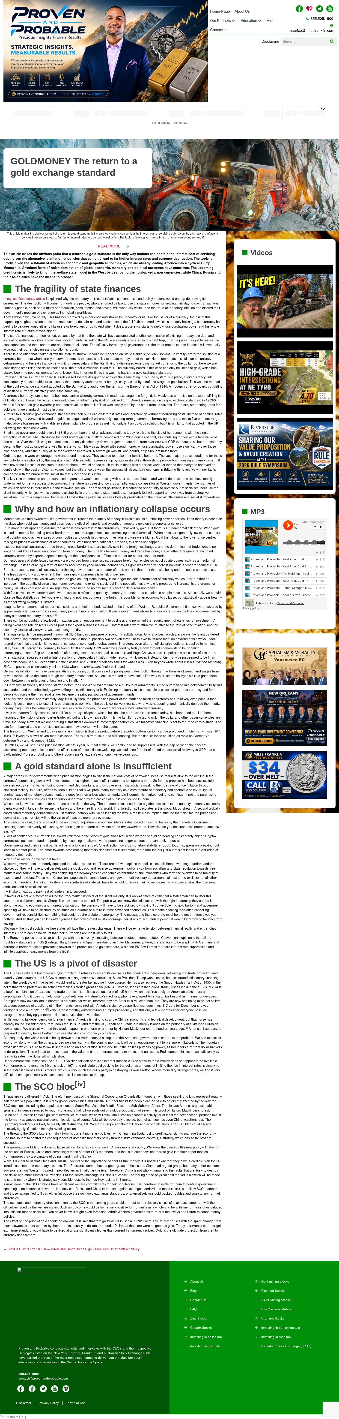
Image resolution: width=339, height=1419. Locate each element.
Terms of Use (76, 1403)
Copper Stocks (201, 1327)
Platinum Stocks (273, 1290)
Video (272, 21)
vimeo (65, 1388)
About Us (242, 11)
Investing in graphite (205, 1346)
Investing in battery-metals (280, 1327)
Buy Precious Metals (276, 1309)
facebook (20, 1388)
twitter (43, 1388)
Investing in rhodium (276, 1337)
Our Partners (220, 21)
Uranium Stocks (272, 1318)
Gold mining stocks (275, 1281)
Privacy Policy (49, 1403)
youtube (54, 1388)
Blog (193, 1290)
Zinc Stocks (198, 1318)
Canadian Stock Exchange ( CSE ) (286, 1346)
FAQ (193, 1309)
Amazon (32, 1388)
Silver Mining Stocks (276, 1300)
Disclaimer (270, 41)
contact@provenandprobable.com (43, 1378)
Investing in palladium (206, 1337)
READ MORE (110, 246)
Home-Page (220, 11)
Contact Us (219, 30)
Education (249, 21)
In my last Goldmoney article (24, 298)
